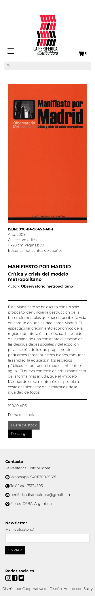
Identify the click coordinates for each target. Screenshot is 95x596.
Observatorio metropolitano (47, 286)
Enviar (15, 550)
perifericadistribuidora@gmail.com (40, 495)
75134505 (35, 486)
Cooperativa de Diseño (42, 589)
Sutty (88, 589)
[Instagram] (8, 578)
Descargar (20, 434)
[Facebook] (15, 578)
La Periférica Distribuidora (27, 468)
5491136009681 (43, 477)
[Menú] (11, 51)
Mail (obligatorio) (19, 529)
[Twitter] (21, 578)
